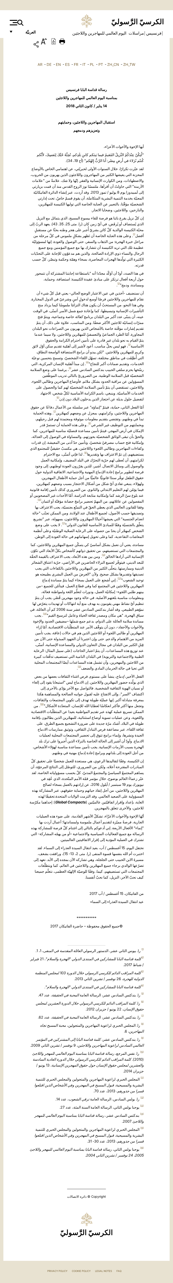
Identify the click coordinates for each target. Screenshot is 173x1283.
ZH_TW (129, 64)
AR (40, 64)
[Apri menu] (13, 22)
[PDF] (53, 41)
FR (76, 64)
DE (49, 64)
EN (58, 64)
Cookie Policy (81, 1271)
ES (67, 64)
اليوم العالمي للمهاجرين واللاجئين (99, 33)
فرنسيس (153, 33)
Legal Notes (103, 1271)
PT (100, 64)
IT (84, 64)
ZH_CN (113, 64)
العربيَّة (25, 33)
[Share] (23, 45)
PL (92, 64)
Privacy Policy (57, 1271)
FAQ (118, 1271)
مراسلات (136, 33)
